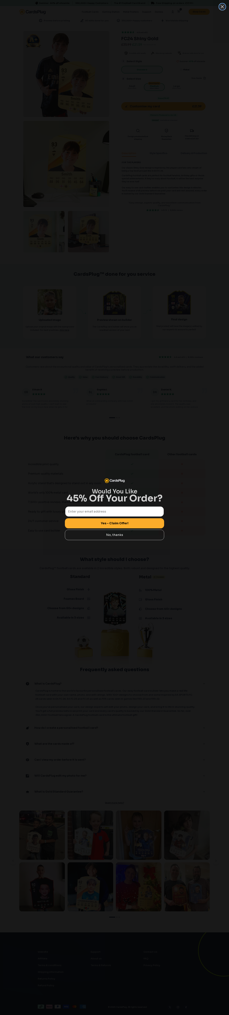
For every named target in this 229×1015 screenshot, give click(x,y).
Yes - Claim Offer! (114, 523)
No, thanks (114, 535)
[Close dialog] (222, 6)
